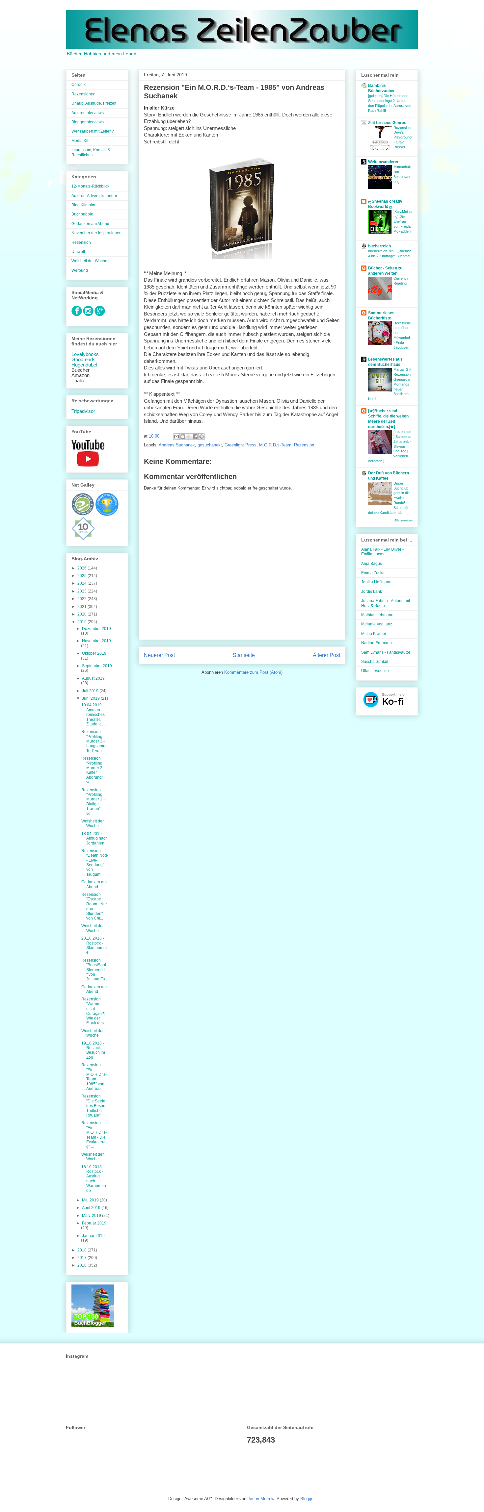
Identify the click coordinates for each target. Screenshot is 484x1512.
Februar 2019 (94, 1223)
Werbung (79, 270)
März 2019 (92, 1215)
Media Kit (79, 141)
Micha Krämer (373, 633)
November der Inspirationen (96, 233)
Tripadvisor (83, 411)
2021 (82, 606)
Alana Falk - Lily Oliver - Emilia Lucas (382, 551)
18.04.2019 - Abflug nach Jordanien (94, 838)
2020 (82, 614)
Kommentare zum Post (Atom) (253, 672)
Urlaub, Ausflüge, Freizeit (93, 103)
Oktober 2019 (94, 653)
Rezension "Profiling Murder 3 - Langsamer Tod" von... (94, 741)
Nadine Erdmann (376, 643)
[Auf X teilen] (189, 436)
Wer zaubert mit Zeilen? (92, 131)
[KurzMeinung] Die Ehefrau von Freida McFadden (402, 221)
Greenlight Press (240, 444)
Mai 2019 (91, 1200)
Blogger (307, 1498)
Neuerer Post (159, 655)
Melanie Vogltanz (376, 624)
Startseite (244, 655)
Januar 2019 (93, 1235)
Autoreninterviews (87, 113)
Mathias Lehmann (377, 615)
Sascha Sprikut (374, 661)
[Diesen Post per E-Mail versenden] (176, 436)
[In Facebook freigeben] (195, 436)
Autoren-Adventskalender (94, 195)
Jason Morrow (261, 1498)
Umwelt (78, 251)
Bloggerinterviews (87, 122)
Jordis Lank (371, 591)
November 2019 (96, 641)
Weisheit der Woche (89, 261)
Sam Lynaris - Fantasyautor (385, 652)
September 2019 (97, 666)
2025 (82, 575)
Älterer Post (326, 655)
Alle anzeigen (403, 520)
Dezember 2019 (96, 628)
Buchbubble (82, 214)
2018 (82, 1250)
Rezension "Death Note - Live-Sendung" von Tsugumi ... (94, 862)
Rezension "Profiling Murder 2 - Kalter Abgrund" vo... (93, 770)
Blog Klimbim (83, 205)
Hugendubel (84, 364)
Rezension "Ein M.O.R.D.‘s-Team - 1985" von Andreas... (94, 1077)
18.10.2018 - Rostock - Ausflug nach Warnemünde (93, 1179)
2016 (82, 1265)
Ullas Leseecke (375, 670)
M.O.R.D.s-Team (275, 444)
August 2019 (93, 678)
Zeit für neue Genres (387, 122)
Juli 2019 (90, 691)
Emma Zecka (373, 572)
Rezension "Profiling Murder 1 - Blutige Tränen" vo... (93, 802)
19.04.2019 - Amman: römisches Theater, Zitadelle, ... (94, 714)
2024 (82, 583)
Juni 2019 (91, 698)
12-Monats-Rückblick (90, 186)
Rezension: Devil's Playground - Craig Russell (402, 137)
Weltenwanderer (383, 162)
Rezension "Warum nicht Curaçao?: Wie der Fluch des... (94, 1011)
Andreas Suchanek (177, 444)
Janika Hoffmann (376, 582)
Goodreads (83, 359)
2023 (82, 591)
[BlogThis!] (182, 436)
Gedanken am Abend (90, 223)
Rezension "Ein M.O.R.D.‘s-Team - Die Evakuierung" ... (94, 1135)
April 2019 (91, 1207)
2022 (82, 598)
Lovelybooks (85, 354)
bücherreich (379, 246)
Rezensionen (83, 94)
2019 (82, 621)
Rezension (304, 444)
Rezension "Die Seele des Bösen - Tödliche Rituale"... (94, 1106)
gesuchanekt (210, 444)
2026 (82, 568)
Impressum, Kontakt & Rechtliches (90, 152)
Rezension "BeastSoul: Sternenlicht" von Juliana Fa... (94, 970)
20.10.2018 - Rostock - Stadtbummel (94, 945)
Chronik (78, 84)
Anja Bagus (371, 563)
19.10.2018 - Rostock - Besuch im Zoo (93, 1050)
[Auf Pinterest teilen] (201, 436)
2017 (82, 1257)
